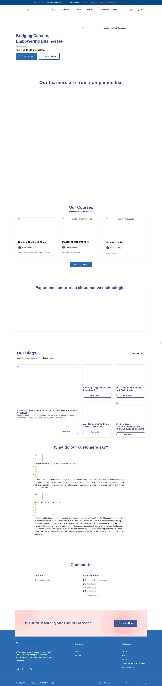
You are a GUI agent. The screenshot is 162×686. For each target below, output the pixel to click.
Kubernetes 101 (115, 242)
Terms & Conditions (106, 683)
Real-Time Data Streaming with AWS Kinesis (128, 389)
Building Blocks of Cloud (32, 242)
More (115, 10)
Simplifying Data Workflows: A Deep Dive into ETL (96, 425)
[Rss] (35, 669)
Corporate (65, 10)
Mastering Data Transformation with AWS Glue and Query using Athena (130, 426)
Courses (89, 10)
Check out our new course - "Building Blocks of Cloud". (105, 2)
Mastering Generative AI (75, 242)
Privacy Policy (125, 683)
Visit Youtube (103, 10)
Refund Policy (141, 683)
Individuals (77, 10)
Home (54, 10)
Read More (66, 432)
